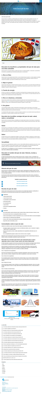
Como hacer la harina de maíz (22, 181)
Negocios (3, 368)
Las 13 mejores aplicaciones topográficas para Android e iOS (12, 345)
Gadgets (3, 365)
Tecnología (3, 371)
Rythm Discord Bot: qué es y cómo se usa (9, 357)
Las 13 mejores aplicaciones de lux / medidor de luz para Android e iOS (13, 347)
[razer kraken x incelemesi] (21, 392)
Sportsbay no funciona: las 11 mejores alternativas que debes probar (13, 330)
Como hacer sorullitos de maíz (22, 183)
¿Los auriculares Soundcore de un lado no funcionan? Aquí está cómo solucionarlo (15, 352)
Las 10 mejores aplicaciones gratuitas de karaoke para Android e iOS (13, 342)
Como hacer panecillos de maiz (21, 185)
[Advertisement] (21, 31)
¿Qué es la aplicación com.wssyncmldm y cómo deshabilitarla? (12, 335)
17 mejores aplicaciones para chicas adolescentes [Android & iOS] (12, 359)
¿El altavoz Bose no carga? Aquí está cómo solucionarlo (11, 349)
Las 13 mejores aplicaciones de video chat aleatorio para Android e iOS (13, 340)
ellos (8, 101)
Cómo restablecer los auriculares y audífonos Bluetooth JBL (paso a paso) (14, 354)
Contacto (3, 384)
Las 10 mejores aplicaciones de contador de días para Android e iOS (13, 337)
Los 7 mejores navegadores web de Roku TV (9, 328)
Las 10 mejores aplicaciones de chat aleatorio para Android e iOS (12, 333)
